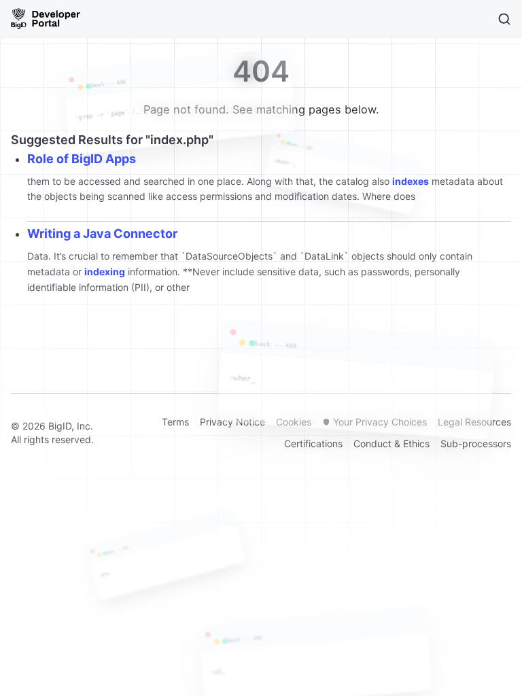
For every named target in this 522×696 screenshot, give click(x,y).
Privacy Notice (232, 422)
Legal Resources (474, 422)
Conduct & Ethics (391, 443)
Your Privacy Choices (380, 422)
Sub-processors (475, 443)
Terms (175, 422)
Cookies (293, 422)
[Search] (504, 19)
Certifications (313, 443)
